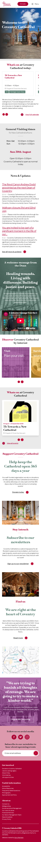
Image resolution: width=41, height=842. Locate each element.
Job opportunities (8, 777)
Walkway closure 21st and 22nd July (19, 209)
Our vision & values (8, 810)
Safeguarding (6, 806)
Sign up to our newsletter (18, 563)
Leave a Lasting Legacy (9, 771)
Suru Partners (19, 838)
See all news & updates (11, 252)
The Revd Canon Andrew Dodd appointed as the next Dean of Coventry (19, 188)
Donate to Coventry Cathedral (12, 769)
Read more (18, 638)
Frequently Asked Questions (11, 790)
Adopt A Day (6, 773)
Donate (23, 4)
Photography (6, 793)
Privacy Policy (6, 819)
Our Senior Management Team (11, 815)
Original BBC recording (20, 719)
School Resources (8, 788)
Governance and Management (12, 808)
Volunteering (6, 775)
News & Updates (7, 817)
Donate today (18, 492)
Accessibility (6, 786)
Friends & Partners (8, 813)
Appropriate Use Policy (9, 795)
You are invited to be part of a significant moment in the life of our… (19, 231)
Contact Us (5, 804)
